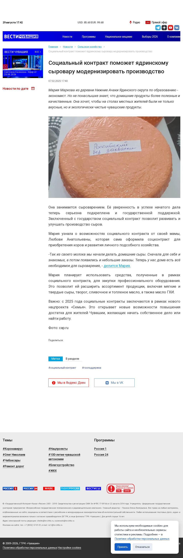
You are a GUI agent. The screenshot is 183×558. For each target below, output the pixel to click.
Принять (122, 547)
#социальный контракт (62, 367)
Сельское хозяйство (90, 46)
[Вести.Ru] (30, 488)
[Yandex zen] (164, 27)
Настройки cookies (69, 547)
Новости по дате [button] (16, 88)
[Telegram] (158, 27)
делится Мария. (117, 266)
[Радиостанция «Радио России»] (70, 488)
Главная (53, 46)
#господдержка (91, 367)
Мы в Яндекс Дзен (71, 382)
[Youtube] (170, 27)
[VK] (176, 27)
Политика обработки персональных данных (30, 547)
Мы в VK (117, 382)
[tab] (55, 358)
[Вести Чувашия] (20, 37)
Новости (68, 46)
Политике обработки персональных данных (142, 538)
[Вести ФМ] (93, 488)
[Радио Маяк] (49, 488)
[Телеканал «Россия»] (10, 488)
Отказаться (142, 547)
